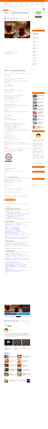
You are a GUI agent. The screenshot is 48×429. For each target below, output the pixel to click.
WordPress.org (34, 185)
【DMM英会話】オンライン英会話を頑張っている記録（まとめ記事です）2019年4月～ (17, 196)
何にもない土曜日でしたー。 (36, 58)
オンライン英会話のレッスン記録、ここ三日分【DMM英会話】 (13, 212)
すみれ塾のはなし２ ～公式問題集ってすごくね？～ (40, 119)
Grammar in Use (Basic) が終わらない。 (10, 269)
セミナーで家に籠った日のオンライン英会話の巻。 (11, 233)
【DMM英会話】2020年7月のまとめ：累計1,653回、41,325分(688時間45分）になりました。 (16, 218)
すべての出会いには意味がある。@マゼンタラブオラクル (40, 116)
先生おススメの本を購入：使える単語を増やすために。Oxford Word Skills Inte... (40, 113)
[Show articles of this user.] (6, 330)
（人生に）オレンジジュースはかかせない (36, 55)
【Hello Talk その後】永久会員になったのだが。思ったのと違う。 (40, 96)
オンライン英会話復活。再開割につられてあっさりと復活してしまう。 (14, 216)
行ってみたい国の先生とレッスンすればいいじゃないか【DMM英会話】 (26, 370)
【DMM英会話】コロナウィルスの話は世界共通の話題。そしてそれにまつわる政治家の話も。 (17, 258)
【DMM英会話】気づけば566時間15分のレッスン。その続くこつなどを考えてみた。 (15, 265)
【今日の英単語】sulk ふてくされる (26, 348)
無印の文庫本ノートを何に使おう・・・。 (40, 99)
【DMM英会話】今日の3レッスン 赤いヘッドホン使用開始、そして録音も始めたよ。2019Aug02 (13, 370)
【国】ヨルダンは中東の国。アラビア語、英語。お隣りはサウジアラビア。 (14, 263)
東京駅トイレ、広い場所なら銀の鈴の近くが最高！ (40, 102)
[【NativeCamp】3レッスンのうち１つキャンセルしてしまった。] (17, 342)
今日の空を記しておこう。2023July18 (36, 48)
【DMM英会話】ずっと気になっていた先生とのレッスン (12, 211)
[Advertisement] (17, 44)
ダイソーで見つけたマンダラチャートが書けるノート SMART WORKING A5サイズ (40, 123)
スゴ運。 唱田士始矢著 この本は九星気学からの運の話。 (40, 109)
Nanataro (6, 324)
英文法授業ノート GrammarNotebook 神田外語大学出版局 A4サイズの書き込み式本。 (40, 127)
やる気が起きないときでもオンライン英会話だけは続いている (13, 271)
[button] (46, 1)
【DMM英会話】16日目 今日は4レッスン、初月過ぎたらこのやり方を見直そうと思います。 (26, 374)
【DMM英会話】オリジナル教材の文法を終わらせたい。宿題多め (13, 248)
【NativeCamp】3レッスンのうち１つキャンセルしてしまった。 (17, 348)
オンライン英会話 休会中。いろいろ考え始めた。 (11, 217)
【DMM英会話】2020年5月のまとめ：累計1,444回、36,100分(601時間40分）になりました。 (16, 243)
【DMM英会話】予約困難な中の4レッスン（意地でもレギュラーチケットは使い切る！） (16, 264)
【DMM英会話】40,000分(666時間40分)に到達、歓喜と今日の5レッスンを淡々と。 (15, 232)
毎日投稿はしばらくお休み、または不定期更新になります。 (8, 348)
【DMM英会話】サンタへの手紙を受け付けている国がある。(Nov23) (26, 356)
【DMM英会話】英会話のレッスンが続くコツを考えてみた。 (26, 361)
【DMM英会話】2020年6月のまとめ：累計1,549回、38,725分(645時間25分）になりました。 (16, 238)
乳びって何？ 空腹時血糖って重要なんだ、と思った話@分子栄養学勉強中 (40, 106)
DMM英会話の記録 (6, 362)
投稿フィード (34, 182)
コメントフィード (35, 183)
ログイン (34, 180)
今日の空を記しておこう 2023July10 (36, 51)
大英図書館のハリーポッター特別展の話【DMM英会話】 (12, 227)
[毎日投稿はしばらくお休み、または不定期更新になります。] (8, 342)
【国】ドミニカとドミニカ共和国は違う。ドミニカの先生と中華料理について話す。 (15, 254)
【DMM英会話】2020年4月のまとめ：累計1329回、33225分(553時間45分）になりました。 (16, 270)
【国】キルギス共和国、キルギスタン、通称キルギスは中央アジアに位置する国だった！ (16, 244)
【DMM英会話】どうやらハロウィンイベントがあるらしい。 (26, 365)
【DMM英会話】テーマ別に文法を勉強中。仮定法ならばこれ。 (13, 253)
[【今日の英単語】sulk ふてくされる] (26, 342)
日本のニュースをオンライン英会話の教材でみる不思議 (12, 228)
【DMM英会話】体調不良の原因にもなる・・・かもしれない (13, 365)
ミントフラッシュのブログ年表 (37, 163)
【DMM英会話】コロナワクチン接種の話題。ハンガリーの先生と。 (13, 356)
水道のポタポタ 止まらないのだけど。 (36, 64)
